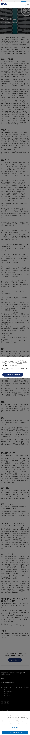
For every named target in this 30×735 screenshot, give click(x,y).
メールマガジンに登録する (12, 388)
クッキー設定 (15, 727)
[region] (15, 723)
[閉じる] (28, 713)
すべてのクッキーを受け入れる (15, 732)
